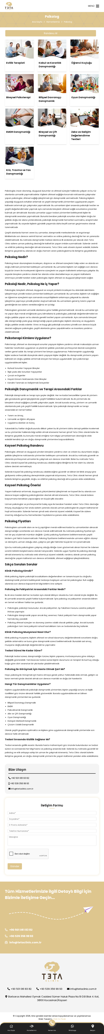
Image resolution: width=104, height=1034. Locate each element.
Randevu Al (50, 33)
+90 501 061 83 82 (20, 778)
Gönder (14, 866)
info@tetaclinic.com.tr (22, 788)
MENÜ (91, 6)
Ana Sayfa (37, 21)
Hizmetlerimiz (53, 21)
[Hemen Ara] (52, 1024)
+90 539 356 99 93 (19, 783)
